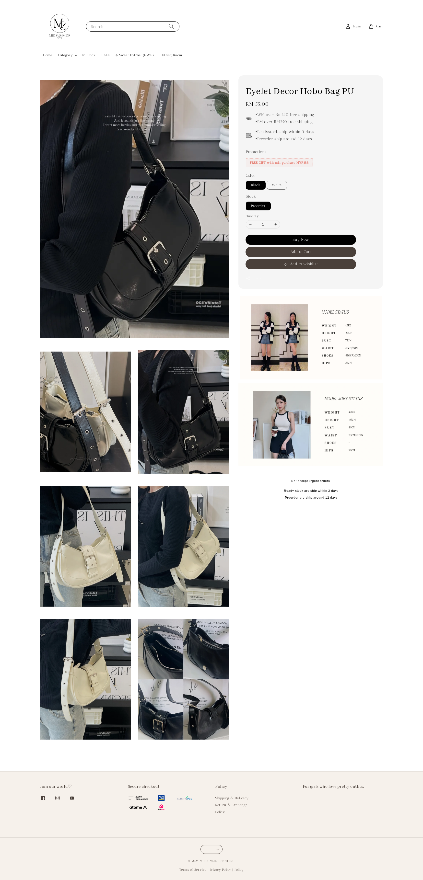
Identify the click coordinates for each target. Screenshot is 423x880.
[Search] (171, 26)
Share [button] (257, 278)
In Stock (89, 55)
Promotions (256, 151)
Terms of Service (192, 869)
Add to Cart (301, 252)
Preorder (258, 206)
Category (65, 55)
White (277, 185)
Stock (251, 196)
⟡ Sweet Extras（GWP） (136, 55)
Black (255, 185)
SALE (106, 55)
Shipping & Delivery (231, 798)
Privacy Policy (220, 869)
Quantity (252, 216)
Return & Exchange (231, 805)
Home (47, 55)
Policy (220, 812)
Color (250, 175)
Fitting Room (172, 55)
